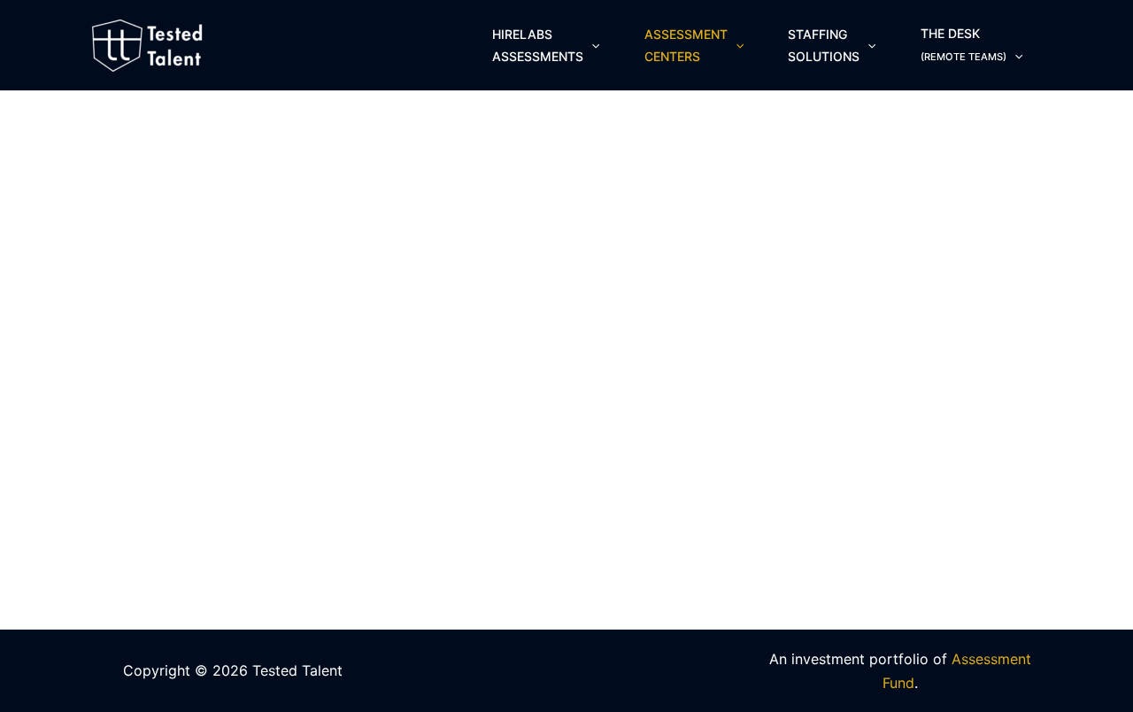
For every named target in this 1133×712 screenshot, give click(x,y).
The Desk (963, 44)
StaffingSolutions (823, 45)
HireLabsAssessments (537, 45)
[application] (591, 46)
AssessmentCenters (686, 45)
